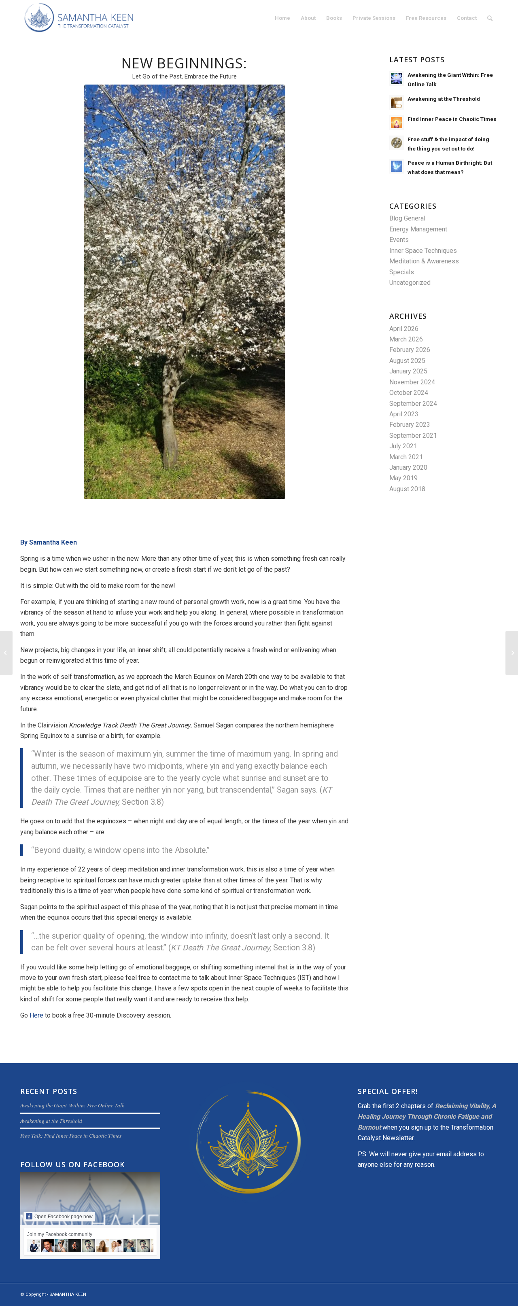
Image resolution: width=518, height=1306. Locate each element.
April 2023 (403, 414)
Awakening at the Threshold (444, 98)
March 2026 (406, 339)
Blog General (407, 218)
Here (36, 1015)
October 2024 (408, 392)
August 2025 (407, 361)
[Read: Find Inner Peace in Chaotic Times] (396, 122)
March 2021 (406, 457)
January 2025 (408, 371)
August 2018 (407, 489)
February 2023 (409, 424)
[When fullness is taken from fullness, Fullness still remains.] (6, 653)
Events (399, 240)
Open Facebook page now (63, 1216)
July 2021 (403, 446)
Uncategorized (410, 282)
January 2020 (408, 467)
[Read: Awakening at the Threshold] (396, 102)
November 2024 (412, 382)
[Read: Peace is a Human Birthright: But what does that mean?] (396, 166)
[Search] (490, 18)
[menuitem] (282, 18)
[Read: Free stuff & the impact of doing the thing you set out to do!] (396, 143)
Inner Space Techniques (423, 250)
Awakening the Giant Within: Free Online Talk (72, 1105)
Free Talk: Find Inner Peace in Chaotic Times (70, 1135)
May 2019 (403, 478)
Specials (401, 272)
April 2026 (403, 329)
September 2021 (413, 435)
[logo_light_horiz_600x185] (79, 18)
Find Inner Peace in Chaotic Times (452, 119)
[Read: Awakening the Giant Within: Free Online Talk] (396, 78)
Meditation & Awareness (424, 261)
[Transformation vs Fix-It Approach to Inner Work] (511, 653)
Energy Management (418, 229)
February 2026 (409, 350)
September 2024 (413, 403)
